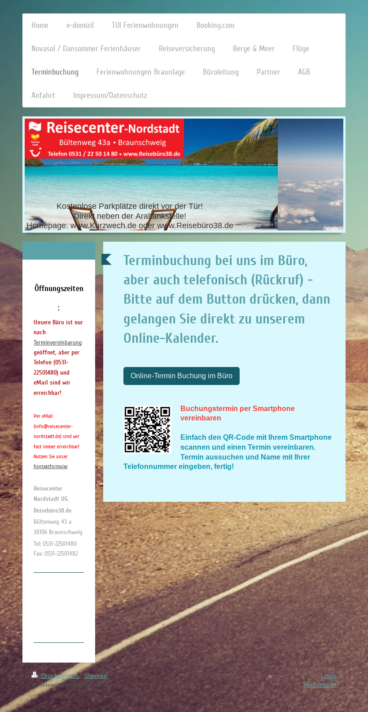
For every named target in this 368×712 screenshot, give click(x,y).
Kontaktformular (50, 466)
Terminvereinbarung (58, 342)
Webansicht (320, 684)
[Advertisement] (69, 606)
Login (329, 675)
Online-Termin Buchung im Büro (181, 376)
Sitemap (95, 675)
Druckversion (59, 675)
